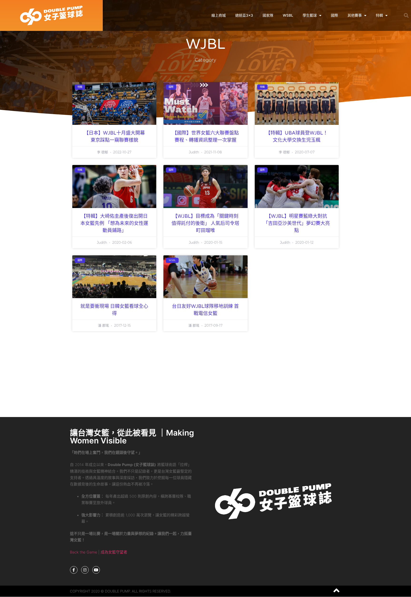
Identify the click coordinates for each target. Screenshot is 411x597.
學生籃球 (310, 15)
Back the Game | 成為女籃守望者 (98, 552)
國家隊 (268, 15)
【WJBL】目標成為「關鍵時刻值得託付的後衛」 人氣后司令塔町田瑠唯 (205, 223)
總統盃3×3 (244, 15)
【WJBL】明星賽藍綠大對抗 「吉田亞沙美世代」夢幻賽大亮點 (296, 223)
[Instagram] (85, 570)
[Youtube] (96, 570)
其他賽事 (354, 15)
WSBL (288, 15)
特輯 (379, 15)
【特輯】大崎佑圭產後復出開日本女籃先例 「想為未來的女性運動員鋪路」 (114, 223)
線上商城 (218, 15)
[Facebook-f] (74, 570)
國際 (334, 15)
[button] (406, 15)
